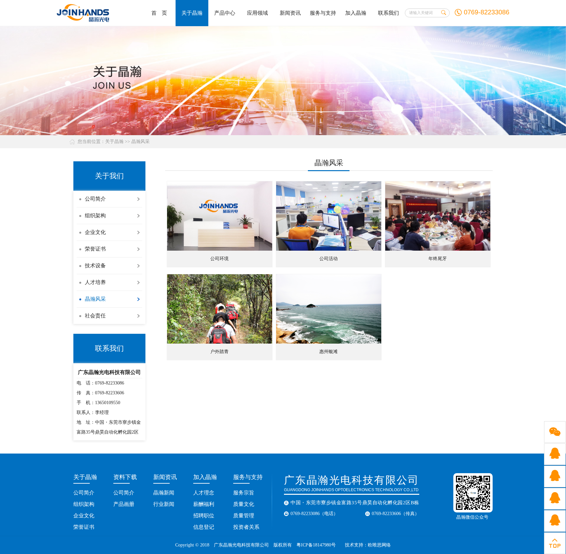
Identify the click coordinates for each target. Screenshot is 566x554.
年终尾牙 (437, 258)
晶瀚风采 (140, 141)
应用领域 (257, 13)
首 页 (159, 13)
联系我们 (388, 13)
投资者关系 (246, 527)
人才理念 (203, 492)
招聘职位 (203, 515)
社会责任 (95, 315)
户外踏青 (219, 351)
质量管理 (243, 515)
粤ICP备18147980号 (316, 545)
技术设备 (95, 265)
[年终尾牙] (437, 216)
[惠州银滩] (328, 309)
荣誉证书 (95, 249)
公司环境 (219, 258)
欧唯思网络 (380, 545)
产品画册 (123, 504)
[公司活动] (328, 216)
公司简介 (95, 199)
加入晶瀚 (355, 13)
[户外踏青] (219, 309)
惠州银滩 (328, 351)
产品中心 (224, 13)
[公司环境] (219, 216)
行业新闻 (163, 504)
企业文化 (95, 232)
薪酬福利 (203, 504)
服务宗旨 (243, 492)
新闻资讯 (290, 13)
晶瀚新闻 (163, 492)
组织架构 (95, 215)
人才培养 (95, 282)
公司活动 (328, 258)
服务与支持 (323, 13)
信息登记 (203, 527)
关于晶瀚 (191, 13)
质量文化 (243, 504)
